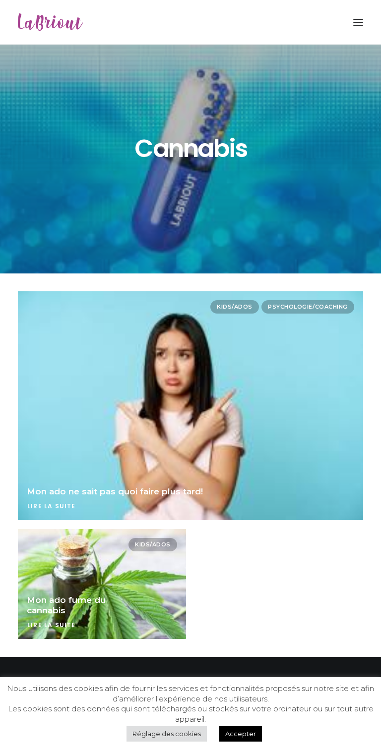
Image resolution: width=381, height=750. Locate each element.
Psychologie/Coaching (308, 306)
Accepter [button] (240, 734)
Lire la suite (51, 506)
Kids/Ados (235, 306)
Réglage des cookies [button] (166, 734)
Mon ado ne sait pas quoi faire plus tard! (115, 491)
